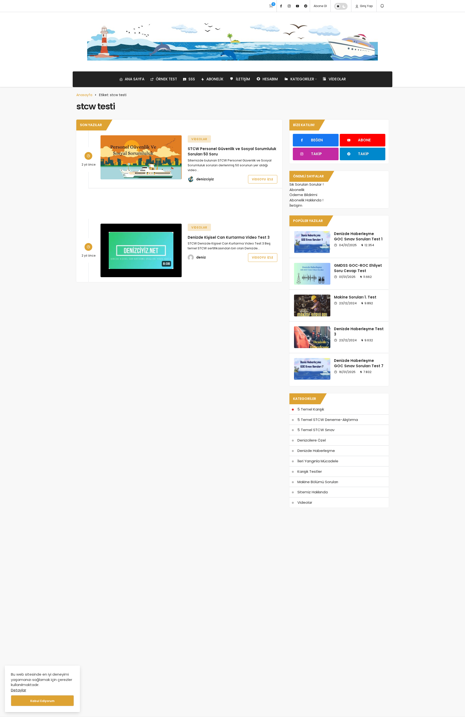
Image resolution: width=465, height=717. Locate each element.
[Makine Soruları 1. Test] (312, 305)
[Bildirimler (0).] (382, 6)
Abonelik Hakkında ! (306, 200)
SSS (191, 79)
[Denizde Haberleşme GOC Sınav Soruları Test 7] (312, 369)
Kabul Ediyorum (42, 701)
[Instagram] (289, 6)
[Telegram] (306, 6)
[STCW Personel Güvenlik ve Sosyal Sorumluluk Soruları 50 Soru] (141, 157)
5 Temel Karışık (310, 409)
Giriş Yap (366, 6)
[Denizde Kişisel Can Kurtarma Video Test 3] (141, 250)
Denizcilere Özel (311, 440)
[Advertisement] (179, 203)
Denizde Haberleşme (316, 450)
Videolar (337, 79)
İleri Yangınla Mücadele (317, 461)
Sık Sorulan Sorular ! (306, 184)
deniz (201, 257)
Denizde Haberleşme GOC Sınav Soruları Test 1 (358, 236)
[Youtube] (297, 6)
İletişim (243, 79)
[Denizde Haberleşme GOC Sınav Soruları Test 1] (312, 242)
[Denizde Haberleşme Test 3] (312, 337)
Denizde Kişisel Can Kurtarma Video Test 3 (229, 237)
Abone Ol (320, 6)
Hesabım (270, 79)
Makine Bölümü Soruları (317, 481)
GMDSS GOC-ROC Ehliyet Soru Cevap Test (358, 268)
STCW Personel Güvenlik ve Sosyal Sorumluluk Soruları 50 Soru (232, 151)
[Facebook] (281, 6)
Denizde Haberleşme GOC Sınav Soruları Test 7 (358, 363)
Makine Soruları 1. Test (355, 297)
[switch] (341, 6)
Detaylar (18, 690)
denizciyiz (205, 179)
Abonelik (214, 79)
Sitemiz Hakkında (312, 492)
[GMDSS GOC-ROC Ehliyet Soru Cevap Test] (312, 274)
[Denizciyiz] (232, 42)
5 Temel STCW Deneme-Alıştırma (327, 419)
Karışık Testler (309, 471)
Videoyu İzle (262, 179)
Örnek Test (166, 79)
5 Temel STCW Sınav (315, 429)
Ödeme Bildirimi (303, 194)
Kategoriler (302, 79)
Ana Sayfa (134, 79)
